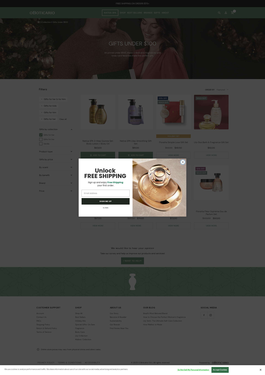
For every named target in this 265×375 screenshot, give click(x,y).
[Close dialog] (182, 162)
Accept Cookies (220, 370)
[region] (132, 370)
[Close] (261, 370)
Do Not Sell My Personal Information (193, 370)
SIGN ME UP (106, 201)
